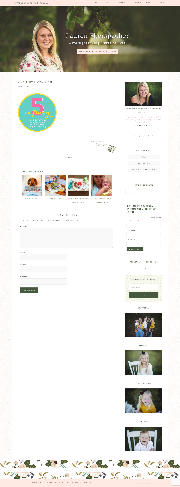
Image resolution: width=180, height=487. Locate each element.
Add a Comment (67, 157)
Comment (25, 226)
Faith (144, 157)
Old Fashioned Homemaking (143, 169)
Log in (91, 482)
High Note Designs (164, 483)
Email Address (132, 221)
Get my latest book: (97, 51)
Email (23, 264)
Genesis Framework (71, 482)
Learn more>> (144, 112)
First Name (130, 230)
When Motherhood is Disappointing (102, 200)
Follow (143, 268)
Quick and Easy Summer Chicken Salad (78, 200)
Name (23, 252)
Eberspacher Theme (53, 482)
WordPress (84, 482)
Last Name (130, 239)
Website (23, 277)
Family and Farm (143, 163)
